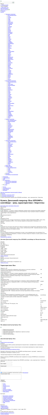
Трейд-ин (8, 183)
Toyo (9, 69)
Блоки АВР (8, 165)
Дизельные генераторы (10, 14)
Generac (9, 124)
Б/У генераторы (6, 180)
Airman (9, 17)
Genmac (9, 39)
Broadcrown (10, 23)
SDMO (9, 67)
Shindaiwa (10, 159)
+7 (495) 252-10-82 (4, 5)
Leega (9, 53)
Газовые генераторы (10, 119)
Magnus (9, 54)
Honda (9, 98)
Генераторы (5, 176)
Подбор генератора (4, 413)
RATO (9, 108)
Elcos (9, 28)
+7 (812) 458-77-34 (4, 7)
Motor (9, 60)
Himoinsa (10, 45)
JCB (9, 49)
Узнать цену (16, 205)
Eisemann (10, 145)
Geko (9, 37)
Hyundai (9, 48)
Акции (7, 173)
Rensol (9, 64)
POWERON (10, 131)
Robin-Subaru (11, 111)
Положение (25, 372)
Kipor (9, 50)
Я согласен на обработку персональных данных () (15, 372)
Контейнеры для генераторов (12, 174)
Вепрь (9, 75)
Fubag (9, 36)
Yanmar (9, 71)
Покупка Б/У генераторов (11, 182)
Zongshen (10, 114)
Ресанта (9, 171)
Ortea (9, 169)
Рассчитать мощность (7, 390)
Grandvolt (10, 97)
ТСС (9, 78)
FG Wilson (10, 33)
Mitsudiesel (10, 58)
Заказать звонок (4, 9)
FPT (9, 35)
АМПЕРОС (10, 73)
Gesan (9, 40)
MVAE (9, 61)
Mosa (9, 106)
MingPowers (10, 57)
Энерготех (10, 172)
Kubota (9, 52)
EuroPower (10, 146)
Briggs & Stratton (11, 85)
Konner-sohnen (11, 51)
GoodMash (10, 42)
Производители (6, 385)
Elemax (9, 29)
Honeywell (10, 125)
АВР (4, 178)
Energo (9, 31)
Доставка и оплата (7, 187)
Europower (10, 32)
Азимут (9, 72)
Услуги (4, 186)
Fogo (9, 34)
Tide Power (10, 68)
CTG (9, 25)
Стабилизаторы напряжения (9, 400)
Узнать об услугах (4, 262)
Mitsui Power (10, 59)
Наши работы (6, 189)
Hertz (9, 44)
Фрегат (9, 79)
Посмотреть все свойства (5, 236)
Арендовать (11, 205)
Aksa (9, 18)
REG (9, 133)
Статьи (4, 387)
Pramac (9, 63)
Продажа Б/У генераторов (11, 181)
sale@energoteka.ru (4, 8)
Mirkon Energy (11, 129)
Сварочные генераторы (11, 140)
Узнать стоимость (4, 255)
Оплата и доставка (7, 389)
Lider (9, 168)
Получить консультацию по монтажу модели (10, 349)
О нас (4, 383)
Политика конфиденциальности (7, 412)
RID (9, 66)
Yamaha (9, 70)
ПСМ (9, 77)
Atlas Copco (10, 22)
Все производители (12, 15)
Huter (9, 46)
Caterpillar (10, 24)
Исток (9, 76)
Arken (9, 20)
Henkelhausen (11, 43)
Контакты (5, 190)
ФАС (9, 139)
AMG (9, 19)
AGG (9, 16)
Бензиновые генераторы (11, 80)
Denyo (9, 27)
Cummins (10, 26)
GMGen (9, 41)
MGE (9, 55)
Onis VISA (10, 62)
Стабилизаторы (9, 166)
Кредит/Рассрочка (4, 205)
